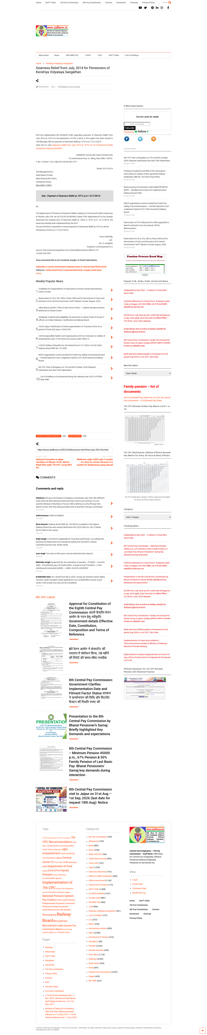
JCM (91, 906)
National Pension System (58, 896)
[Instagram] (162, 7)
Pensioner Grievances (65, 903)
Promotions (49, 914)
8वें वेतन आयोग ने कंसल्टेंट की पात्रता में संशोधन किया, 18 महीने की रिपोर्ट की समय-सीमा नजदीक (89, 653)
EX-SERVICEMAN (96, 893)
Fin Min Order (94, 898)
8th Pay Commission (92, 2)
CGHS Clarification (54, 850)
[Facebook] (168, 7)
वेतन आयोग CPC (72, 55)
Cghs (91, 867)
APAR (74, 842)
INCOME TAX (94, 902)
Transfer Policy (63, 932)
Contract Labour (54, 858)
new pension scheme (98, 928)
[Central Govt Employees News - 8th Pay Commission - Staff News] (52, 35)
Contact (108, 2)
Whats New (44, 55)
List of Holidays (132, 55)
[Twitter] (145, 7)
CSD (100, 55)
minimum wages (63, 892)
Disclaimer (121, 2)
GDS (60, 875)
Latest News (130, 149)
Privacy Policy (148, 2)
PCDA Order (61, 900)
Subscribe (129, 128)
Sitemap (134, 2)
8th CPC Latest (45, 597)
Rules (91, 967)
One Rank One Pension (99, 937)
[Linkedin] (157, 7)
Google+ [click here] (92, 270)
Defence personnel (97, 880)
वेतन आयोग (93, 981)
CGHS (88, 55)
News (56, 55)
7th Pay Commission (69, 2)
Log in (135, 880)
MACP (91, 924)
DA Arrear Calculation (54, 991)
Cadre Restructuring (97, 858)
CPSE (65, 862)
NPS (47, 982)
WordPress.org (138, 893)
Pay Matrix (93, 941)
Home (38, 2)
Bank (91, 845)
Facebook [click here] (72, 270)
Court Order (58, 862)
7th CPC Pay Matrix (64, 838)
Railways (93, 959)
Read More (74, 639)
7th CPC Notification (49, 838)
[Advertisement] (120, 31)
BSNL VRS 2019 (96, 854)
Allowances (94, 841)
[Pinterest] (152, 7)
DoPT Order (50, 2)
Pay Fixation (49, 899)
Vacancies (49, 965)
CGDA (44, 850)
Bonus (91, 850)
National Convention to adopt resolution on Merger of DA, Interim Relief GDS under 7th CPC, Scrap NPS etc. (54, 463)
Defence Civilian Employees (100, 876)
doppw (45, 871)
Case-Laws (93, 863)
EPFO (57, 870)
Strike (51, 932)
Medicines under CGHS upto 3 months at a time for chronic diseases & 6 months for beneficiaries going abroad (95, 462)
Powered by (129, 132)
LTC (90, 920)
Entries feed (137, 884)
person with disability (62, 910)
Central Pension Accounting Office (60, 846)
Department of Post (60, 866)
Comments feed (139, 888)
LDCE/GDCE (51, 892)
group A (59, 878)
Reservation (94, 963)
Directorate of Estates (98, 885)
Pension (92, 946)
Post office (93, 954)
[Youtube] (140, 7)
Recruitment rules (52, 925)
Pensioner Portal (50, 906)
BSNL (44, 846)
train (55, 932)
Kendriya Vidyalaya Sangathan (102, 911)
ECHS (51, 870)
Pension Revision (96, 950)
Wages (92, 976)
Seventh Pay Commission (100, 972)
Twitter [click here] (53, 270)
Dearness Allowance (97, 872)
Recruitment (60, 921)
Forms (55, 875)
